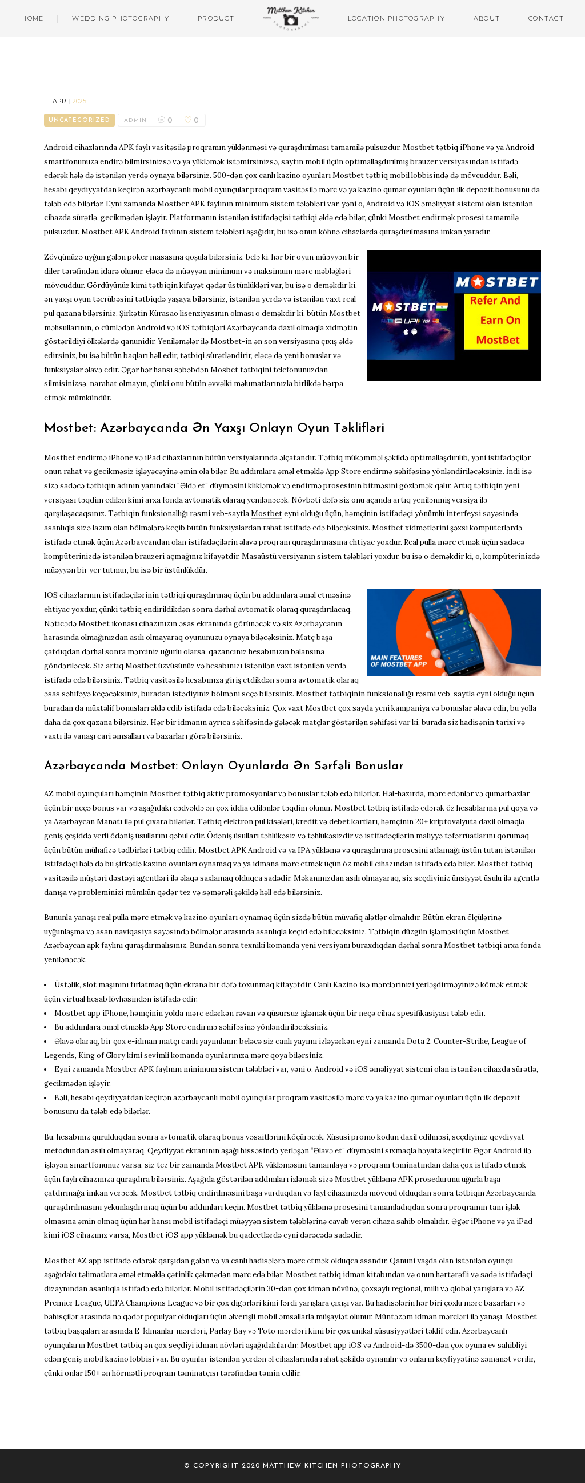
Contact (546, 18)
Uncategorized (79, 120)
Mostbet (266, 513)
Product (216, 18)
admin (135, 120)
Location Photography (396, 18)
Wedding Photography (120, 18)
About (487, 18)
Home (32, 18)
